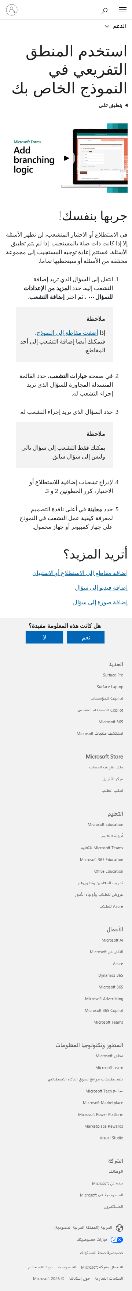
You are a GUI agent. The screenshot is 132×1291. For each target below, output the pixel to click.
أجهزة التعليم (112, 836)
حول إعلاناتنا (79, 1278)
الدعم (119, 25)
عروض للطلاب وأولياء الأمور (99, 894)
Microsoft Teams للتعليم (102, 847)
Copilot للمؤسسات (107, 698)
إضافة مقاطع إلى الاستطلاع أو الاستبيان (80, 572)
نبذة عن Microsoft (107, 1183)
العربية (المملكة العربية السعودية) (83, 1227)
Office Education (108, 871)
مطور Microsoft (109, 1055)
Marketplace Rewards (103, 1126)
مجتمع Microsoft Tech (104, 1091)
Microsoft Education (105, 824)
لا (44, 637)
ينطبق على (110, 104)
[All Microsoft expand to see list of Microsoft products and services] (123, 10)
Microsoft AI (112, 940)
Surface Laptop (110, 686)
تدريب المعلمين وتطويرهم (100, 883)
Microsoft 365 (111, 721)
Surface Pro (113, 675)
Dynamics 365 (110, 975)
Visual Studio (111, 1137)
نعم (86, 637)
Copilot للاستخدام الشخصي (100, 710)
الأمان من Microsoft (106, 951)
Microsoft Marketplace (103, 1102)
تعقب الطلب (112, 790)
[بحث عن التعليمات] (106, 9)
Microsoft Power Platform (100, 1114)
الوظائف (116, 1171)
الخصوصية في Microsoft (101, 1195)
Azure (118, 963)
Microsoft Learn (109, 1067)
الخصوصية (67, 1267)
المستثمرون (113, 1206)
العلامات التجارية (109, 1278)
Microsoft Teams (108, 1022)
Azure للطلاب (111, 906)
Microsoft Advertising (104, 998)
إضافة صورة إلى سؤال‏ (100, 602)
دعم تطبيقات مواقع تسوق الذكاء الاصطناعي (85, 1079)
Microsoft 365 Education (101, 859)
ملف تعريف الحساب (106, 767)
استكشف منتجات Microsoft (100, 733)
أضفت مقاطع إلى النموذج (67, 332)
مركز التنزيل (113, 779)
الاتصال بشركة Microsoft (102, 1267)
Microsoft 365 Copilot (104, 1010)
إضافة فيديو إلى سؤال (101, 587)
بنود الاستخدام (40, 1267)
